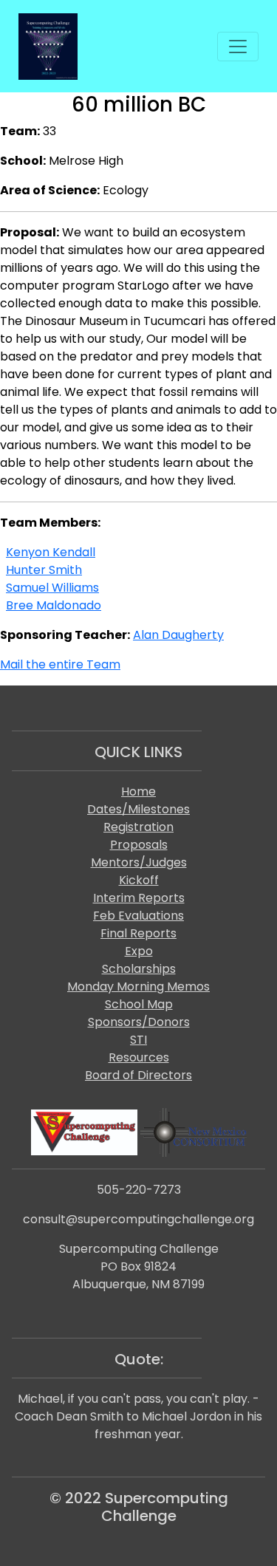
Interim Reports (139, 897)
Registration (138, 826)
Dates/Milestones (138, 809)
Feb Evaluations (138, 915)
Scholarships (139, 968)
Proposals (139, 844)
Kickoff (139, 880)
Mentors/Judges (139, 862)
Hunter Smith (44, 569)
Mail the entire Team (60, 664)
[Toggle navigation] (238, 46)
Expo (139, 951)
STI (138, 1039)
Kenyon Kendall (50, 552)
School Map (139, 1004)
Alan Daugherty (178, 634)
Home (138, 791)
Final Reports (138, 933)
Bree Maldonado (53, 605)
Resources (139, 1057)
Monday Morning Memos (138, 986)
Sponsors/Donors (139, 1021)
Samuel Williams (52, 587)
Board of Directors (138, 1075)
